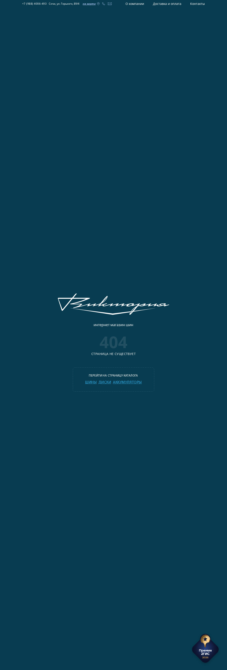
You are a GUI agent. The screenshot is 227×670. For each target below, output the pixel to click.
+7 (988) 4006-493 (34, 4)
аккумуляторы (127, 383)
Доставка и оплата (167, 4)
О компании (134, 4)
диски (104, 383)
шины (91, 383)
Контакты (197, 4)
